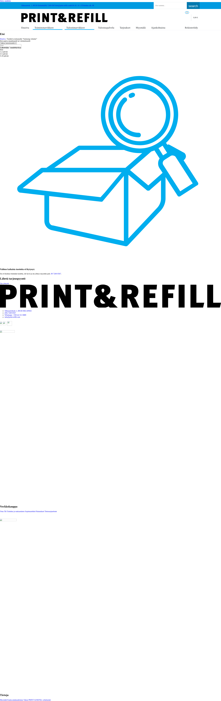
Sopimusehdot (30, 511)
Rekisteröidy (191, 27)
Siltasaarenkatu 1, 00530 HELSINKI (18, 311)
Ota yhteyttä (4, 283)
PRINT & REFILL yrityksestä (39, 700)
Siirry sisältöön (5, 1)
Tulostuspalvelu (106, 27)
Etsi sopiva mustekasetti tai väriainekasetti (15, 41)
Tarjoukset (125, 27)
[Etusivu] (64, 17)
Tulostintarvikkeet (75, 27)
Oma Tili (3, 511)
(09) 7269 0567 (10, 313)
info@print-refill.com (12, 317)
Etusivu (25, 27)
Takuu (25, 700)
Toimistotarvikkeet (44, 27)
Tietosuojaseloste (50, 511)
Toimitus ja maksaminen (15, 511)
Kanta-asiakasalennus (15, 700)
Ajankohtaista (158, 27)
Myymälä (141, 27)
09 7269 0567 (56, 274)
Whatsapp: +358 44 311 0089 (15, 315)
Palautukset (39, 511)
